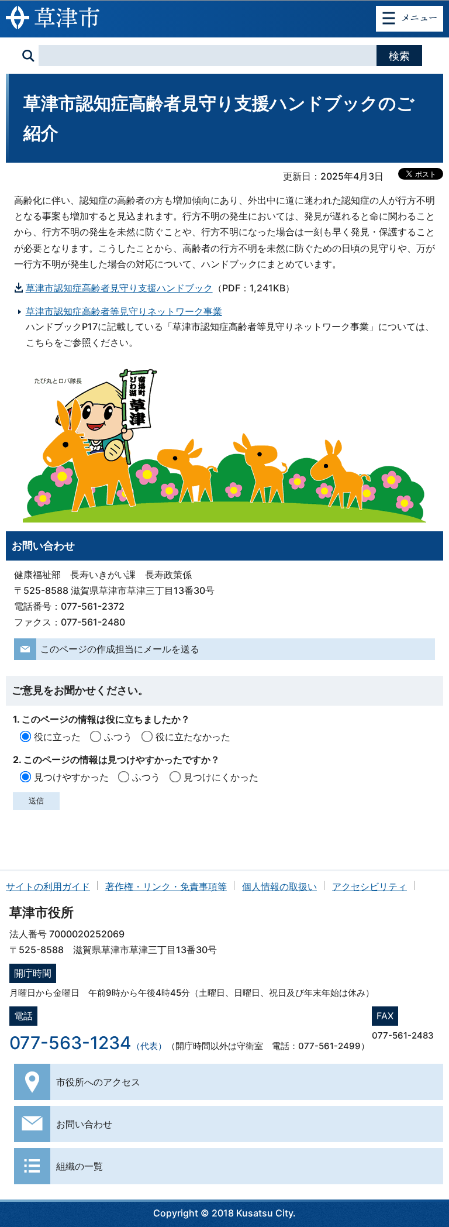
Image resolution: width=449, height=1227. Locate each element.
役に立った (57, 737)
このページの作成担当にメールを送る (119, 649)
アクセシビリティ (369, 886)
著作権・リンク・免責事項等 (166, 886)
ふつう (118, 737)
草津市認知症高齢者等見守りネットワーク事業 (124, 311)
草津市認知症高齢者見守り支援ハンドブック (119, 288)
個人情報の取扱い (279, 886)
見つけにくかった (221, 777)
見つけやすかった (71, 777)
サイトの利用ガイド (48, 886)
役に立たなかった (193, 737)
